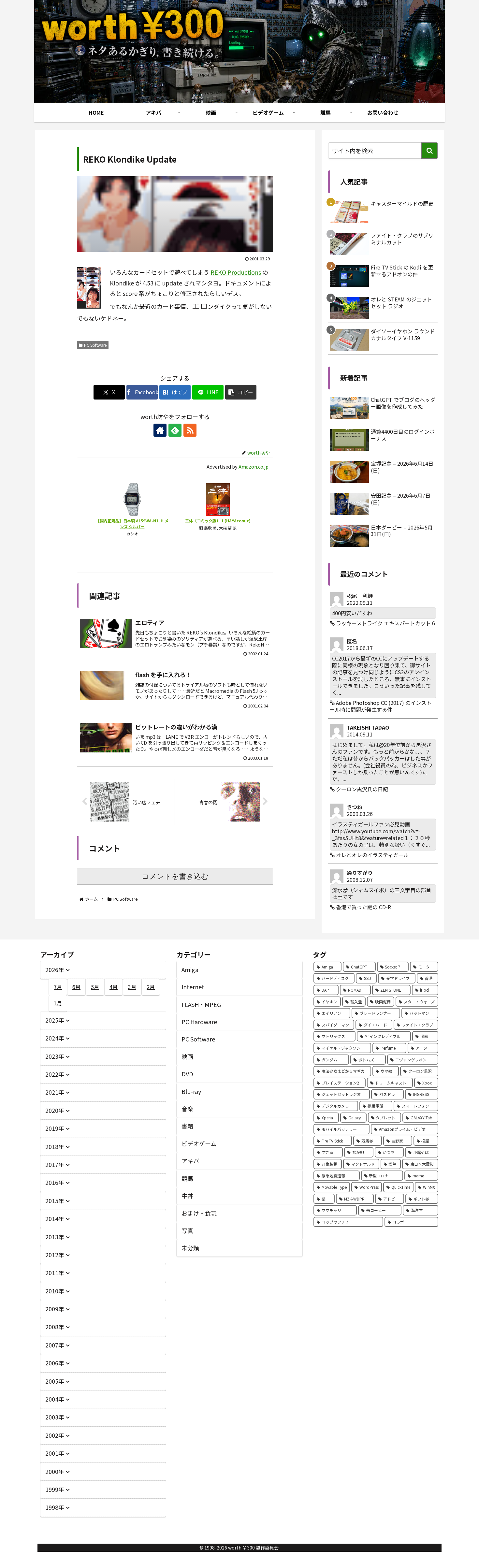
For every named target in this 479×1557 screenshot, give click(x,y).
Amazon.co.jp (254, 466)
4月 (113, 987)
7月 (58, 987)
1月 (58, 1003)
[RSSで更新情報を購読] (189, 430)
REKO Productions (235, 272)
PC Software (95, 345)
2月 (151, 987)
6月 (76, 987)
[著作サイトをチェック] (160, 430)
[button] (240, 392)
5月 (95, 987)
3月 (132, 987)
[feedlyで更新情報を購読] (174, 430)
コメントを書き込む (175, 876)
